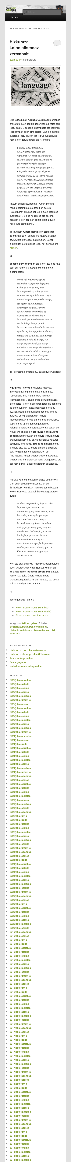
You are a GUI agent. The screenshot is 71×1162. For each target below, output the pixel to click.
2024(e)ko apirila (19, 764)
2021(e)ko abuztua (20, 864)
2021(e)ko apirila (19, 880)
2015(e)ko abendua (20, 1123)
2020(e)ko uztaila (19, 912)
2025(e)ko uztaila (19, 712)
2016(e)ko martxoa (20, 1111)
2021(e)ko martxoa (20, 884)
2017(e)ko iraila (18, 1039)
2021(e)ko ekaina (19, 872)
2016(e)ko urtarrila (20, 1120)
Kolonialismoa (41, 630)
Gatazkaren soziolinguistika (26, 666)
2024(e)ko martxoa (20, 768)
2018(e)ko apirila (19, 1011)
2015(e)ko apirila (19, 1155)
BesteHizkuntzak (19, 626)
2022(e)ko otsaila (19, 844)
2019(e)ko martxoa (20, 968)
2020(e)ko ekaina (19, 915)
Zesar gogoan (18, 662)
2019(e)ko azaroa (19, 936)
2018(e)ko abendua (20, 979)
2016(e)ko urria (18, 1083)
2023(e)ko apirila (19, 800)
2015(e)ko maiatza (20, 1151)
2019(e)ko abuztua (20, 947)
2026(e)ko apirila (19, 692)
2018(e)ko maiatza (20, 1007)
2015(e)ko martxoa (20, 1159)
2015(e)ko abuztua (20, 1139)
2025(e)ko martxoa (20, 728)
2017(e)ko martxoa (20, 1063)
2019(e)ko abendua (20, 932)
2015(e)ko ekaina (19, 1147)
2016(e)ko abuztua (20, 1091)
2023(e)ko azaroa (19, 780)
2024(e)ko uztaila (19, 752)
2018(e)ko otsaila (19, 1019)
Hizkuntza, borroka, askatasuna (28, 650)
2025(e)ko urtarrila (20, 732)
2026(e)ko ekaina (19, 688)
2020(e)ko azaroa (19, 900)
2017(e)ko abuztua (20, 1043)
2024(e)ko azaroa (19, 740)
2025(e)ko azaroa (19, 704)
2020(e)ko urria (18, 904)
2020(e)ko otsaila (19, 928)
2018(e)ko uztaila (19, 1000)
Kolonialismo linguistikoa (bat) (32, 607)
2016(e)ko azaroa (19, 1079)
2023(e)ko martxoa (20, 804)
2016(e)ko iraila (18, 1088)
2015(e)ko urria (18, 1131)
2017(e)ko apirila (19, 1060)
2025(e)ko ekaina (19, 716)
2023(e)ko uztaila (19, 788)
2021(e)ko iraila (18, 859)
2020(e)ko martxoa (20, 923)
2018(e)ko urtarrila (20, 1024)
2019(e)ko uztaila (19, 951)
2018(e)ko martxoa (20, 1015)
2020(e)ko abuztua (20, 908)
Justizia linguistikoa (21, 658)
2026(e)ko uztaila (19, 684)
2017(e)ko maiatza (20, 1056)
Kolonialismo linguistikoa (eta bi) (33, 611)
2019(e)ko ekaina (19, 955)
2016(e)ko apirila (19, 1107)
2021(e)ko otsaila (19, 887)
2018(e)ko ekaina (19, 1003)
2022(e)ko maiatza (20, 832)
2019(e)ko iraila (18, 943)
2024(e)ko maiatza (20, 760)
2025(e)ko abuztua (20, 708)
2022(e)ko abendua (20, 812)
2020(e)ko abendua (20, 896)
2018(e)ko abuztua (20, 996)
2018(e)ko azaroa (19, 983)
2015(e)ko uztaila (19, 1143)
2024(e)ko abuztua (20, 748)
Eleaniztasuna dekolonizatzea (32, 615)
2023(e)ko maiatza (20, 796)
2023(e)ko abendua (20, 776)
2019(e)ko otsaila (19, 972)
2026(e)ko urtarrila (20, 700)
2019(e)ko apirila (19, 964)
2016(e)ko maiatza (20, 1103)
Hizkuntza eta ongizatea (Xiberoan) (30, 654)
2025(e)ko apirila (19, 724)
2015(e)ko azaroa (19, 1127)
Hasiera (14, 17)
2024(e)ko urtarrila (20, 772)
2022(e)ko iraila (18, 820)
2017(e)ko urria (18, 1035)
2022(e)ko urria (18, 816)
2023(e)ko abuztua (20, 784)
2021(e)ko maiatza (20, 876)
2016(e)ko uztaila (19, 1095)
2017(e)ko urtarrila (20, 1071)
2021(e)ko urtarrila (20, 891)
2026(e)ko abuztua (20, 680)
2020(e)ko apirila (19, 919)
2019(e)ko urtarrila (20, 975)
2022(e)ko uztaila (19, 824)
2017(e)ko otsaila (19, 1067)
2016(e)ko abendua (20, 1075)
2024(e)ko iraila (18, 744)
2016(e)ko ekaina (19, 1099)
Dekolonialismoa (38, 626)
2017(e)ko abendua (20, 1028)
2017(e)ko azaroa (19, 1031)
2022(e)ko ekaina (19, 827)
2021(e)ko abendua (20, 852)
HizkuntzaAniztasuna (21, 630)
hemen (13, 247)
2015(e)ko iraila (18, 1135)
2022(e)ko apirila (19, 836)
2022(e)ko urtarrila (20, 848)
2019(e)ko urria (18, 940)
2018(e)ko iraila (18, 992)
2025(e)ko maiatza (20, 720)
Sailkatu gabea (29, 623)
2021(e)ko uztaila (19, 868)
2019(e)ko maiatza (20, 960)
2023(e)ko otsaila (19, 808)
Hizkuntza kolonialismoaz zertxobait (24, 47)
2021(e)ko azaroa (19, 855)
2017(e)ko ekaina (19, 1051)
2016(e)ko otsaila (19, 1115)
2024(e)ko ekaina (19, 756)
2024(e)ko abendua (20, 736)
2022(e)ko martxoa (20, 840)
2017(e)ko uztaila (19, 1047)
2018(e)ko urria (18, 987)
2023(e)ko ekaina (19, 792)
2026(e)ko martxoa (20, 696)
